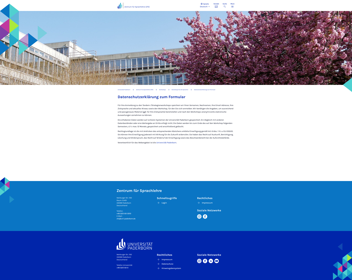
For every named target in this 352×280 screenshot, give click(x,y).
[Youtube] (216, 261)
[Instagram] (199, 216)
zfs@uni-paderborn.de (126, 219)
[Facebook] (205, 216)
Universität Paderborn (166, 142)
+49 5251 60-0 (122, 268)
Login (164, 203)
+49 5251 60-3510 (124, 213)
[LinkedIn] (211, 261)
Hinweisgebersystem (171, 268)
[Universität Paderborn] (176, 244)
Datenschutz (167, 264)
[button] (206, 5)
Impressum (207, 203)
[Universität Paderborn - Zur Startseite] (120, 5)
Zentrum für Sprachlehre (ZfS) (137, 7)
